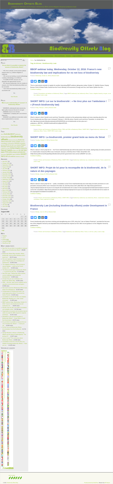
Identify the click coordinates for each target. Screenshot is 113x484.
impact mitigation (17, 146)
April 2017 (5, 161)
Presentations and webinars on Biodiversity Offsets (51, 93)
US (9, 156)
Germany (3, 146)
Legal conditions (77, 56)
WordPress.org (6, 243)
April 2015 (5, 188)
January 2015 (6, 193)
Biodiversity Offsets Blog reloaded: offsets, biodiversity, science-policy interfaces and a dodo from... (13, 255)
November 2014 (6, 197)
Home (3, 56)
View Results (14, 96)
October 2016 (6, 163)
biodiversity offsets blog (13, 139)
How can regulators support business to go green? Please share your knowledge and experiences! (13, 260)
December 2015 (6, 174)
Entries (5, 239)
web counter (12, 475)
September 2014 (6, 201)
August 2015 (5, 181)
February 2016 (6, 170)
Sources (68, 56)
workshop (17, 156)
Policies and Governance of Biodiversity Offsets (50, 129)
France (23, 145)
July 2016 (4, 168)
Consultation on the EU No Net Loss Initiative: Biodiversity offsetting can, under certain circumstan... (14, 298)
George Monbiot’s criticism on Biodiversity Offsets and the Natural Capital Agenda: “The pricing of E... (14, 334)
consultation (4, 143)
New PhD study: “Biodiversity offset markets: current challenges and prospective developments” (14, 275)
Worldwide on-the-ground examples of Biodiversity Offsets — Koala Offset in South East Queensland (13, 318)
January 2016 (6, 172)
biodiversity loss (5, 137)
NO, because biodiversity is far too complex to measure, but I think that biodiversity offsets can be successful (14, 85)
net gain (14, 150)
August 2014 (5, 202)
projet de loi (107, 160)
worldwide (22, 156)
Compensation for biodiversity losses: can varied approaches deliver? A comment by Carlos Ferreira (13, 293)
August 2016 (5, 167)
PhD (6, 152)
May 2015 (5, 186)
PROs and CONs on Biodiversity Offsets (72, 129)
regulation (9, 154)
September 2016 (6, 165)
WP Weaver (107, 482)
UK (6, 156)
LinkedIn (3, 148)
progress (15, 152)
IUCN (22, 146)
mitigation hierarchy (21, 148)
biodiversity (18, 134)
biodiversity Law (75, 93)
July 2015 (4, 183)
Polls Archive (5, 128)
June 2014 (5, 206)
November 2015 (6, 175)
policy (10, 152)
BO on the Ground (33, 56)
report (13, 154)
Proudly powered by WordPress (91, 482)
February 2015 (6, 192)
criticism (16, 143)
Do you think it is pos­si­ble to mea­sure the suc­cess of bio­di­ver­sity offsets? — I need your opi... (14, 323)
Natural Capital (6, 150)
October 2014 (6, 199)
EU (7, 145)
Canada (18, 141)
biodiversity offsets (84, 93)
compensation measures (94, 160)
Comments (6, 241)
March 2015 (5, 190)
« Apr (2, 230)
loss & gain (7, 148)
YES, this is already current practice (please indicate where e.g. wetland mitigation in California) (14, 72)
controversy (11, 143)
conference (22, 141)
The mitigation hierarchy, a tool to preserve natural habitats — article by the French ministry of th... (13, 266)
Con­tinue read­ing (36, 89)
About (8, 56)
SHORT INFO (85, 129)
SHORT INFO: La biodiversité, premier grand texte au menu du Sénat (67, 137)
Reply (52, 199)
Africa (2, 134)
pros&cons (21, 152)
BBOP (12, 134)
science (17, 154)
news (17, 150)
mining (12, 148)
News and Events (60, 56)
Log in (4, 237)
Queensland (3, 154)
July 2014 (4, 204)
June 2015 (5, 184)
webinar (12, 156)
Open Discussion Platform (19, 56)
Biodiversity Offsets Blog (25, 3)
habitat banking (9, 146)
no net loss (23, 150)
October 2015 (6, 177)
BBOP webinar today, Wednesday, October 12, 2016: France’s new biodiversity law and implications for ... (14, 303)
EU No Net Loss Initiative (14, 145)
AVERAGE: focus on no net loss (11, 111)
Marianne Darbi (55, 75)
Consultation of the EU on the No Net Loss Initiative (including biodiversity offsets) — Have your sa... (14, 343)
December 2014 (6, 195)
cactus (13, 141)
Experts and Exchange (46, 56)
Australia (7, 134)
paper (3, 152)
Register (4, 236)
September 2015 (6, 179)
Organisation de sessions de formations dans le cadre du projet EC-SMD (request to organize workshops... (14, 312)
